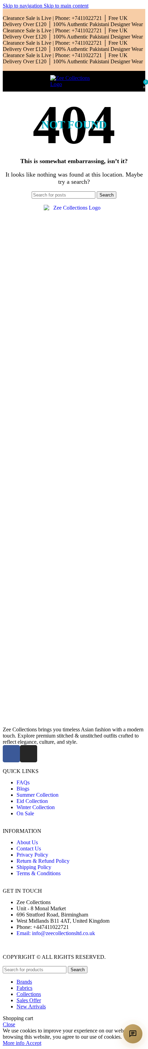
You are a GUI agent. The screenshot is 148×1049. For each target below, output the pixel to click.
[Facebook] (11, 753)
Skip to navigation (23, 6)
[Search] (138, 81)
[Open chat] (132, 1033)
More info (14, 1043)
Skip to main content (66, 6)
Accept (33, 1043)
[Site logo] (74, 84)
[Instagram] (28, 753)
